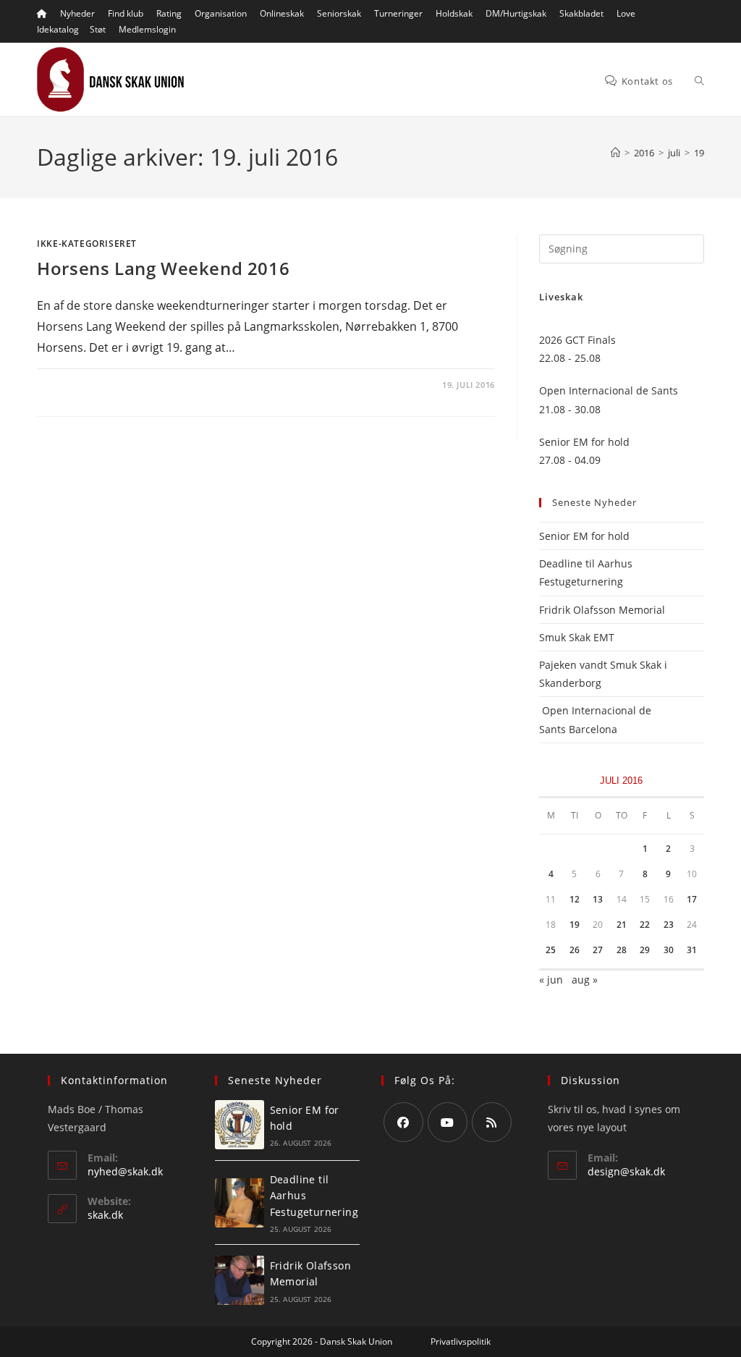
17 (692, 899)
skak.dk (105, 1215)
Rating (169, 13)
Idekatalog (58, 29)
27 (598, 950)
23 (669, 924)
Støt (98, 29)
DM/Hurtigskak (516, 13)
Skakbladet (581, 13)
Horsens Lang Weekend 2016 (163, 268)
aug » (585, 979)
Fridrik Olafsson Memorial (603, 610)
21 (622, 924)
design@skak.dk (626, 1171)
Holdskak (454, 13)
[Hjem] (615, 152)
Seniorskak (339, 13)
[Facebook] (403, 1122)
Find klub (125, 13)
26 (574, 950)
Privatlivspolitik (461, 1341)
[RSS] (492, 1122)
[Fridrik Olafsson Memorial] (239, 1280)
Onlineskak (282, 13)
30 (669, 950)
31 (692, 950)
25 (551, 950)
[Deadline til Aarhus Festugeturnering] (239, 1202)
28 (622, 950)
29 (645, 950)
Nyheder (77, 13)
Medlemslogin (147, 29)
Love (626, 13)
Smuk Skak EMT (576, 637)
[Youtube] (447, 1122)
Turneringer (398, 13)
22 (645, 924)
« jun (551, 979)
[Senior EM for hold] (239, 1124)
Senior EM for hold (584, 536)
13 (598, 899)
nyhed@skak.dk (125, 1171)
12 (574, 899)
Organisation (221, 13)
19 (699, 152)
